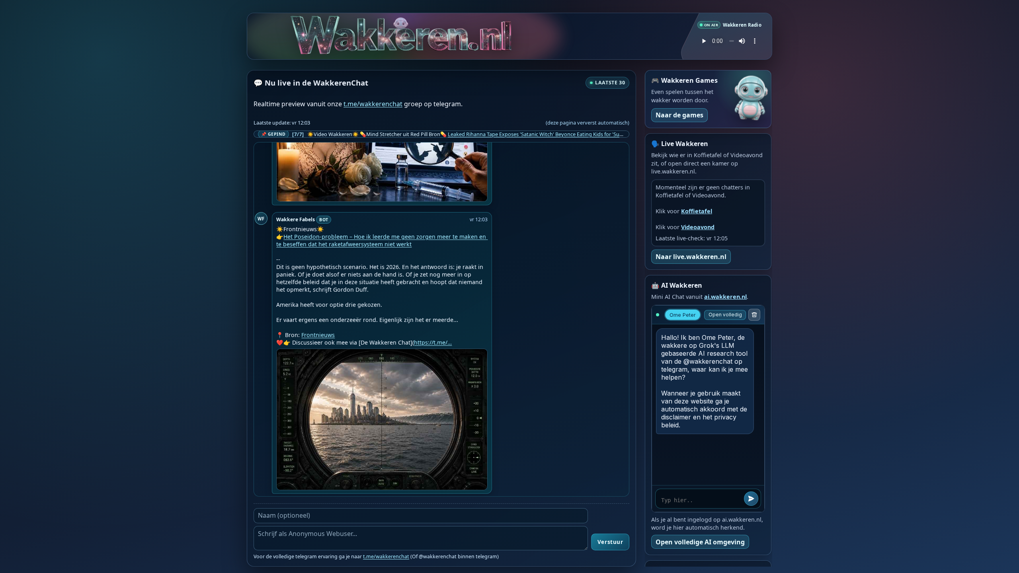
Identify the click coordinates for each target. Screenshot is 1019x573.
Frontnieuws (318, 335)
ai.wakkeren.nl (725, 296)
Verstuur (610, 542)
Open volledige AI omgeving (700, 542)
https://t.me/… (433, 342)
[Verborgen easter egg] (370, 24)
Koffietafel (696, 211)
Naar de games (679, 115)
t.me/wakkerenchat (373, 103)
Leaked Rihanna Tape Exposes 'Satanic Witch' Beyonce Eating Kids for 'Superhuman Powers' (556, 134)
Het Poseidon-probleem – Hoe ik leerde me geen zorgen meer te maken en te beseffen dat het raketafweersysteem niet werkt (382, 240)
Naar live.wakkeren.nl (691, 256)
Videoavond (697, 227)
